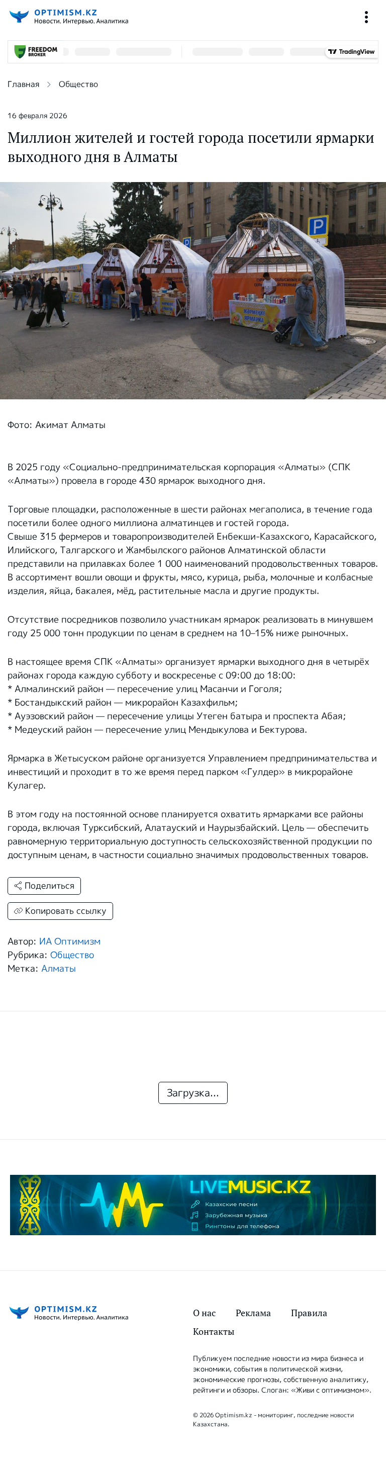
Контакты (213, 1331)
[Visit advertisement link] (193, 1205)
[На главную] (68, 17)
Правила (309, 1313)
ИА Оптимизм (70, 941)
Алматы (58, 968)
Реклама (253, 1313)
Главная (23, 84)
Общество (78, 84)
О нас (204, 1313)
